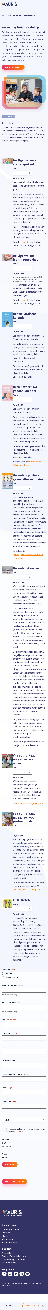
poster (16, 554)
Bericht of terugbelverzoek (14, 1256)
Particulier (10, 973)
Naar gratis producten (13, 67)
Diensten (6, 1232)
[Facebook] (4, 1274)
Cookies (26, 1283)
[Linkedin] (21, 1274)
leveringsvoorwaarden (31, 1129)
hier (24, 242)
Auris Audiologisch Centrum (14, 1259)
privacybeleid (11, 1131)
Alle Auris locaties (10, 1262)
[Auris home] (9, 4)
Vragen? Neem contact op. (14, 1181)
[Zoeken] (43, 1305)
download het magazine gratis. (27, 889)
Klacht (5, 1236)
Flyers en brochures (10, 1242)
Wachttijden (7, 1239)
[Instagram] (10, 1274)
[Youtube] (27, 1274)
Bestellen (9, 1164)
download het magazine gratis (29, 803)
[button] (8, 116)
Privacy (14, 1283)
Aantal (16, 168)
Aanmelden (30, 1305)
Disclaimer (34, 1283)
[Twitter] (16, 1274)
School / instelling (13, 977)
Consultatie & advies (11, 1229)
